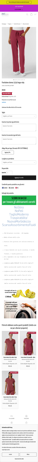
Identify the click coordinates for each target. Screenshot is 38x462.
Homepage (4, 24)
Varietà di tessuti (17, 24)
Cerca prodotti (11, 418)
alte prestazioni (26, 24)
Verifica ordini (11, 425)
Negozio (9, 24)
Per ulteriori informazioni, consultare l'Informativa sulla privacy (14, 447)
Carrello (26, 425)
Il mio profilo (26, 418)
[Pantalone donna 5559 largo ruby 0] (19, 52)
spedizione (4, 102)
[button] (19, 2)
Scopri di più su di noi (6, 449)
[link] (19, 9)
